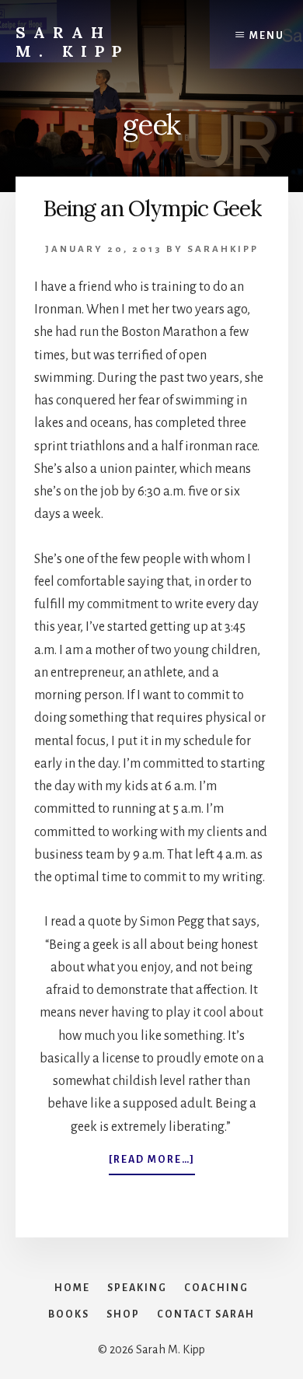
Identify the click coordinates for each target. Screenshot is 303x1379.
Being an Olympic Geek (152, 208)
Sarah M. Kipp (72, 42)
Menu (266, 35)
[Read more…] (152, 1164)
